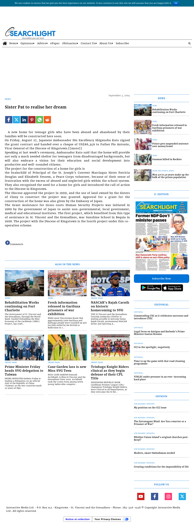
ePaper (55, 43)
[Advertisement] (97, 68)
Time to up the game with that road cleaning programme (159, 362)
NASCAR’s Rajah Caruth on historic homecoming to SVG (110, 306)
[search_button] (189, 43)
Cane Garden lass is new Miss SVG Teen (67, 369)
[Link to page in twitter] (16, 119)
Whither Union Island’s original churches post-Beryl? (161, 438)
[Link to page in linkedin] (24, 119)
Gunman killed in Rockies (167, 159)
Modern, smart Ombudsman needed (154, 453)
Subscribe (122, 43)
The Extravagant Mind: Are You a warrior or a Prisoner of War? (160, 422)
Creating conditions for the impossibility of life (161, 467)
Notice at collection (78, 519)
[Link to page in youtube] (140, 496)
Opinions (27, 43)
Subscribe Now (161, 278)
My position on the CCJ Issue (150, 407)
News (13, 43)
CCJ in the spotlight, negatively (152, 347)
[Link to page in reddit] (47, 119)
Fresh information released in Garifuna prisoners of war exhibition (64, 308)
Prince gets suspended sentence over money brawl (170, 145)
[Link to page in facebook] (8, 119)
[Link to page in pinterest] (32, 119)
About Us (105, 43)
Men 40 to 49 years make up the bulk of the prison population (170, 176)
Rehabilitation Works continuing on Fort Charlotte (22, 306)
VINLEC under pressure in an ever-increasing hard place (160, 378)
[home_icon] (5, 43)
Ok (176, 3)
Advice (41, 43)
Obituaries (69, 43)
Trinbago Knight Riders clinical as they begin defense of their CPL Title (110, 372)
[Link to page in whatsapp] (39, 119)
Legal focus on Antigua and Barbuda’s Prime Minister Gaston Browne (159, 333)
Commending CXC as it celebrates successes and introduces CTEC (161, 317)
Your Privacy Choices (107, 519)
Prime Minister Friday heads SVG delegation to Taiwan (24, 370)
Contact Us (88, 43)
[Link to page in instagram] (168, 496)
